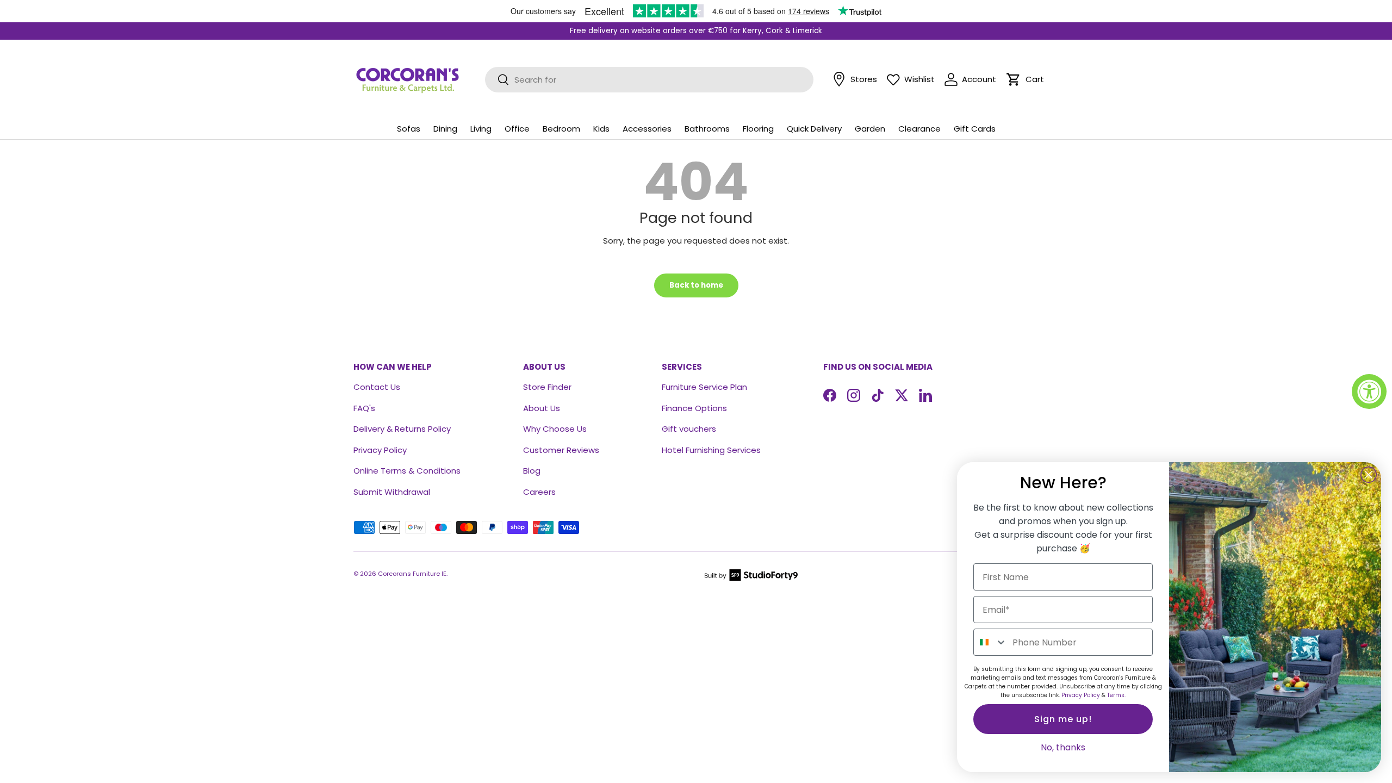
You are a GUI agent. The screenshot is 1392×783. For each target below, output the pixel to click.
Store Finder (547, 387)
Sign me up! (1063, 719)
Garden (870, 128)
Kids (601, 128)
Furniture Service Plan (704, 387)
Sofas (408, 128)
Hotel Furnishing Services (711, 450)
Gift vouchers (689, 428)
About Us (541, 408)
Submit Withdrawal (391, 492)
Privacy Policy (380, 450)
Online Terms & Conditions (407, 470)
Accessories (647, 128)
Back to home (696, 285)
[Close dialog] (1368, 475)
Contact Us (376, 387)
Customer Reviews (561, 450)
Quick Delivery (814, 128)
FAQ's (364, 408)
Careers (539, 492)
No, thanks (1063, 747)
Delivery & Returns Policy (402, 428)
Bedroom (561, 128)
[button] (1014, 79)
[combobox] (990, 642)
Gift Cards (975, 128)
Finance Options (694, 408)
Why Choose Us (555, 428)
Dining (445, 128)
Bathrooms (707, 128)
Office (517, 128)
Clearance (919, 128)
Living (481, 128)
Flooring (758, 128)
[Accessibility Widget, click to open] (1369, 391)
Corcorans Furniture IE (412, 573)
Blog (531, 470)
